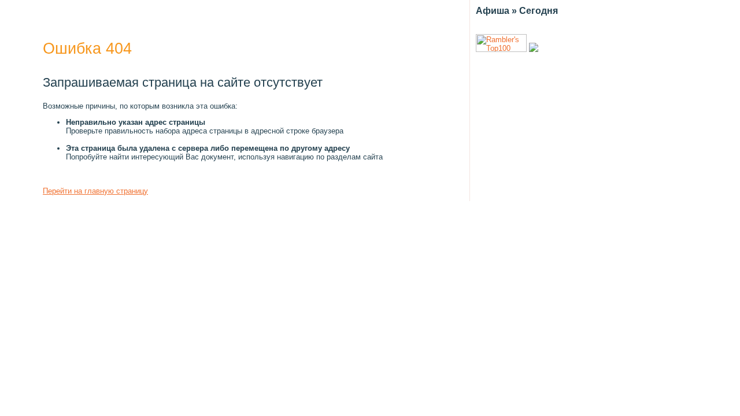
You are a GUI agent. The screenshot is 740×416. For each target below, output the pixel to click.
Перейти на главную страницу (95, 191)
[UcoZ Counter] (533, 49)
